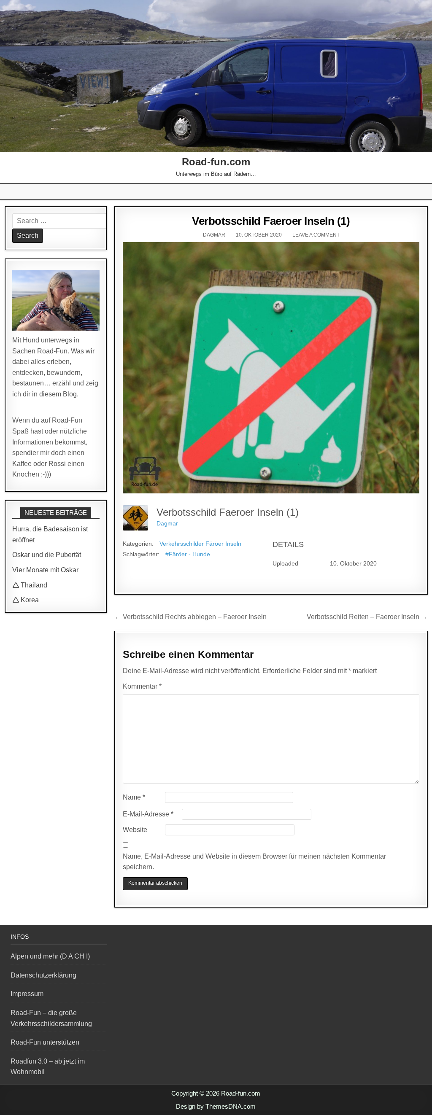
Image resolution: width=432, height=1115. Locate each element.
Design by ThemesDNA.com (216, 1106)
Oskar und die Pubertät (46, 554)
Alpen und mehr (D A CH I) (50, 956)
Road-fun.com (216, 161)
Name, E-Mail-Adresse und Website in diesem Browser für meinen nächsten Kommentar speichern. (254, 862)
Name (134, 797)
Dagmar (214, 235)
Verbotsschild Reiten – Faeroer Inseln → (367, 616)
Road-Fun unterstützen (45, 1042)
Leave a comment (316, 235)
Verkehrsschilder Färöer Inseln (200, 543)
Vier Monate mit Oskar (45, 570)
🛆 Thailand (29, 585)
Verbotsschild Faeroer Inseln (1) (271, 221)
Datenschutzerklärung (43, 975)
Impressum (27, 993)
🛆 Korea (25, 599)
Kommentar (142, 686)
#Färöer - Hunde (187, 554)
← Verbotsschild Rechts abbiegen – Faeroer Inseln (190, 616)
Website (135, 829)
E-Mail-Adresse (148, 814)
